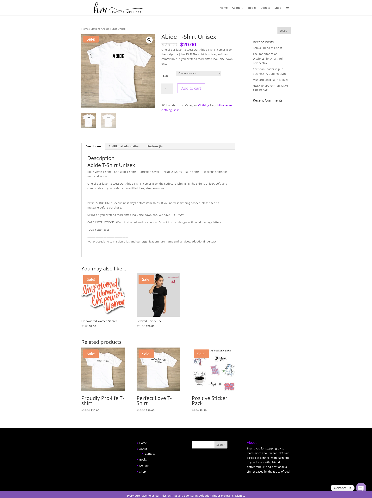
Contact (150, 453)
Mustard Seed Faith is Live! (270, 80)
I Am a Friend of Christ (267, 48)
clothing (166, 110)
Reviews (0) (155, 146)
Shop (278, 8)
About (236, 8)
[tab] (93, 146)
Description (93, 146)
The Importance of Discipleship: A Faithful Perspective (268, 58)
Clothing (95, 28)
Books (252, 8)
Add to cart (191, 88)
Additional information (124, 146)
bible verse (224, 105)
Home (224, 8)
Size (165, 75)
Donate (265, 8)
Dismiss (240, 495)
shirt (176, 110)
